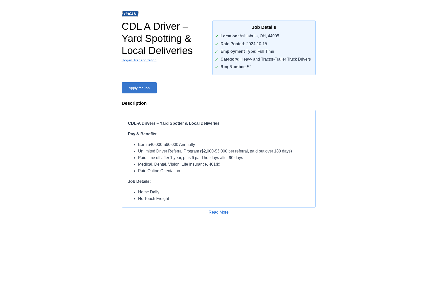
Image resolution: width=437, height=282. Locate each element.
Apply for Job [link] (139, 88)
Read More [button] (219, 212)
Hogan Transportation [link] (139, 60)
